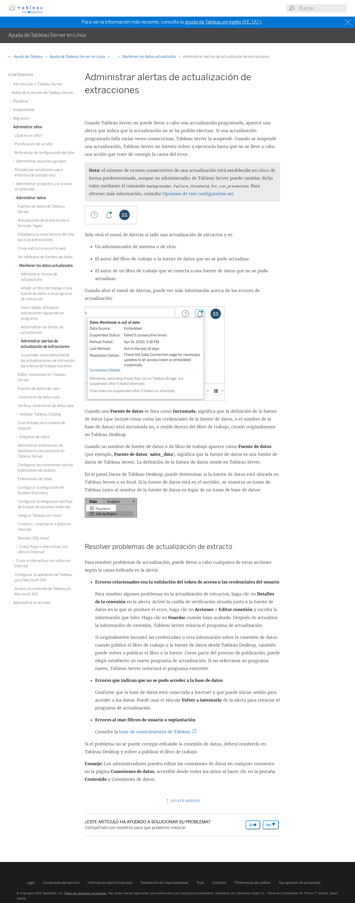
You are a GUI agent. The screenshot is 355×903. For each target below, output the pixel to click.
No (269, 825)
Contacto (219, 883)
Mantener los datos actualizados (149, 57)
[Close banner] (348, 22)
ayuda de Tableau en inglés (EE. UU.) (223, 22)
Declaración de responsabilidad (164, 883)
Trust (200, 883)
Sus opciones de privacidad (299, 883)
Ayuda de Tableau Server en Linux (78, 57)
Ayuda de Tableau (28, 57)
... (114, 57)
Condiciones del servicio (61, 883)
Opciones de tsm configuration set (198, 193)
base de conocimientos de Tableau (156, 731)
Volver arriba (185, 801)
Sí (251, 825)
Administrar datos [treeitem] (30, 198)
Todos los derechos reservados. (85, 893)
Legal (31, 883)
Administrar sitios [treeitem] (27, 127)
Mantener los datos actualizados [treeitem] (45, 265)
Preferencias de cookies (253, 883)
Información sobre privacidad (110, 883)
